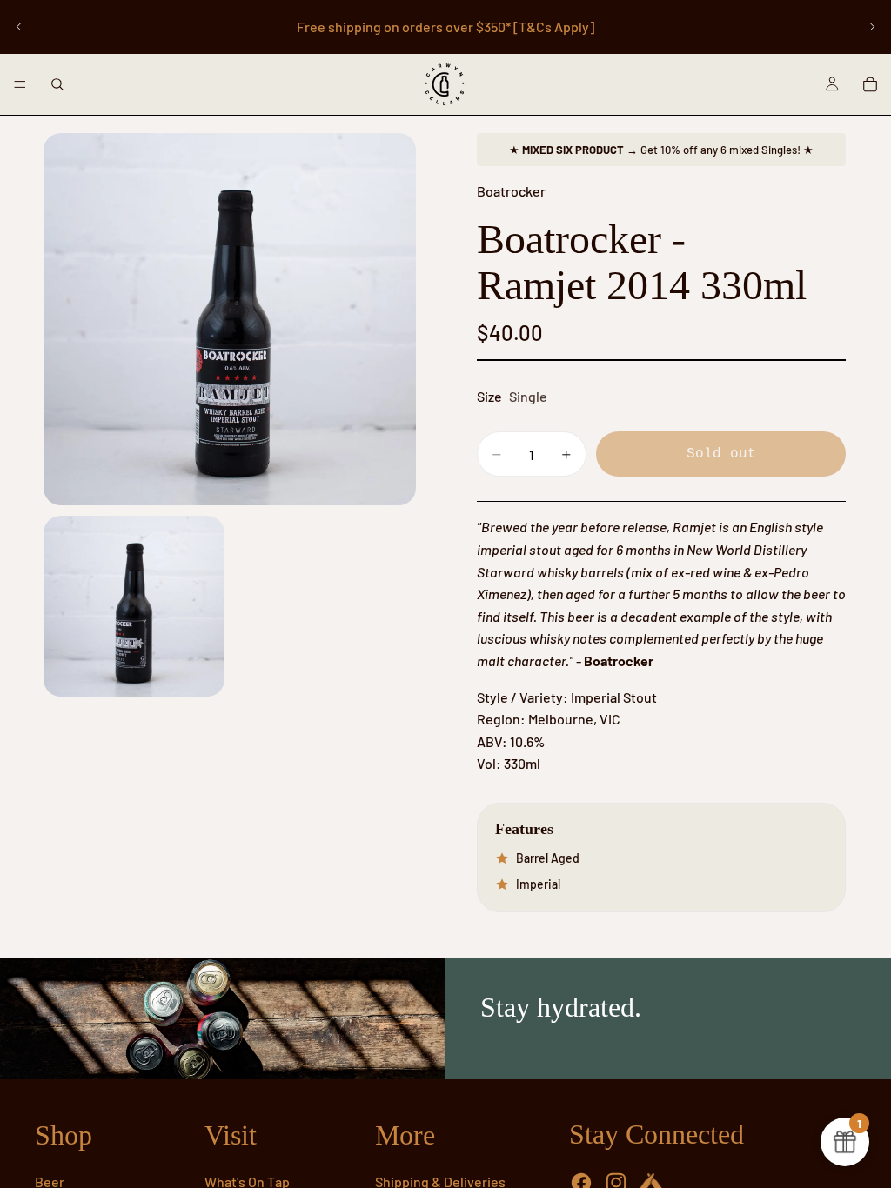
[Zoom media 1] (230, 319)
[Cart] (870, 84)
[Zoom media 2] (134, 606)
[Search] (57, 84)
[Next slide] (872, 27)
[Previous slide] (19, 27)
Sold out (721, 454)
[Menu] (20, 84)
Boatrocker (511, 191)
